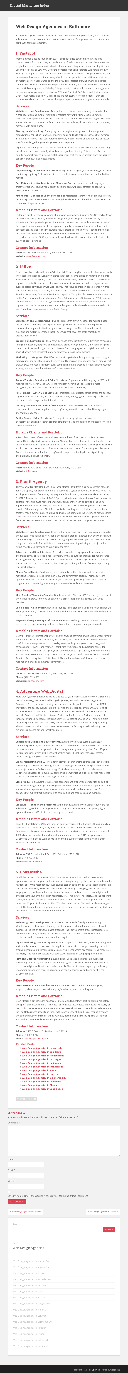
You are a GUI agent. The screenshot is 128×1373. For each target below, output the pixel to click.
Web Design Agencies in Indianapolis (42, 1063)
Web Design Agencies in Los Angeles (43, 1048)
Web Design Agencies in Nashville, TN (32, 1279)
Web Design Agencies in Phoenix (40, 1085)
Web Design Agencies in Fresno (39, 1070)
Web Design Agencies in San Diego (41, 1051)
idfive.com (31, 471)
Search (16, 1224)
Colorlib (95, 1369)
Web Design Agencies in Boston (29, 1273)
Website (12, 1181)
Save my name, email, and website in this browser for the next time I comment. (48, 1195)
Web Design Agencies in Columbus (41, 1081)
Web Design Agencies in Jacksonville (42, 1066)
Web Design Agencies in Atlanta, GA (31, 1267)
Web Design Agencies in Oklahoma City (44, 1077)
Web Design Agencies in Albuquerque (43, 1055)
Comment (14, 1122)
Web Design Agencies (26, 1098)
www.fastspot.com (35, 256)
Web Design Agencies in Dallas (28, 1291)
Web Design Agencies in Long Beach (42, 1088)
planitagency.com (35, 680)
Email (11, 1170)
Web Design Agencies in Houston (40, 1074)
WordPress (115, 1369)
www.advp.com (34, 861)
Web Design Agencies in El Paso (29, 1297)
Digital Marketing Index (29, 5)
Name (12, 1159)
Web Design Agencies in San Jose (29, 1285)
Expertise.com (23, 831)
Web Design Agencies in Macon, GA (31, 1261)
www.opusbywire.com (37, 1038)
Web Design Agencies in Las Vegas (41, 1059)
